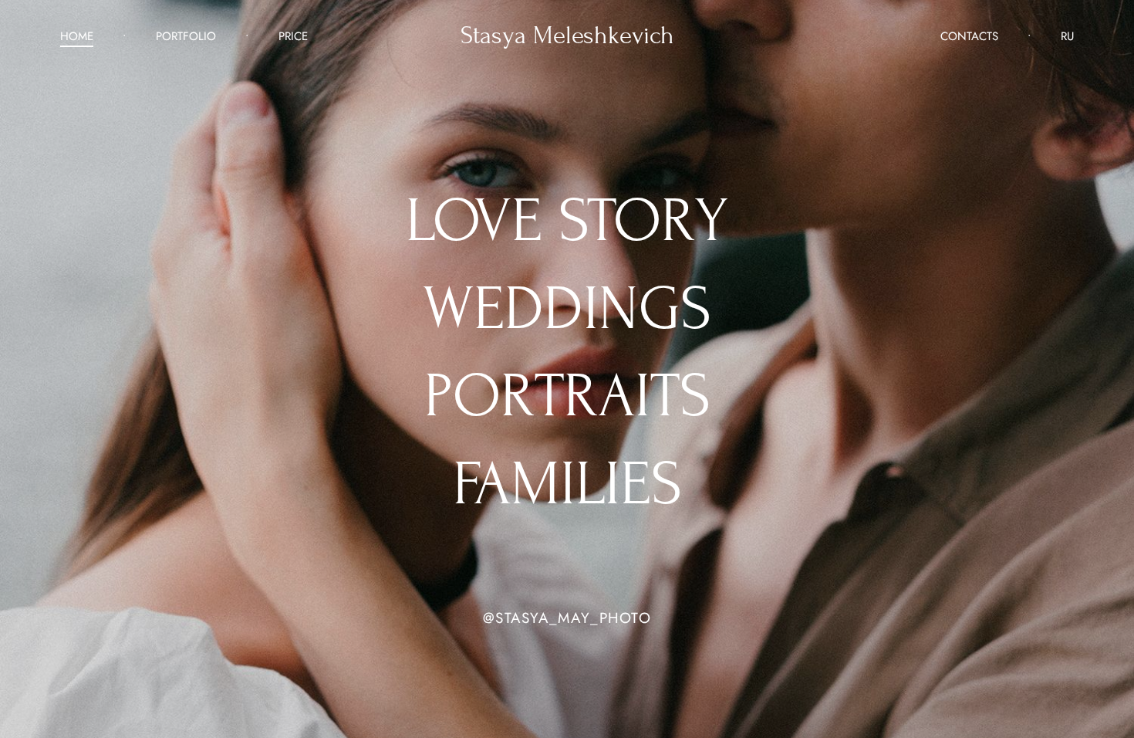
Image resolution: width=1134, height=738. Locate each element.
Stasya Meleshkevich (567, 36)
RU (1067, 36)
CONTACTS (969, 36)
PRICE (293, 36)
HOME (76, 36)
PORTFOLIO (186, 36)
